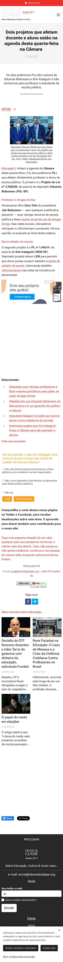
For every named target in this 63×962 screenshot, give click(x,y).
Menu (58, 15)
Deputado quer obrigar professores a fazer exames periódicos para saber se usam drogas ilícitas (34, 391)
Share (9, 818)
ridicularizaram (11, 270)
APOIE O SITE (34, 3)
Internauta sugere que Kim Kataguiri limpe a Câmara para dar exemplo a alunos (32, 430)
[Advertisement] (31, 344)
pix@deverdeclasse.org (25, 571)
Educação (8, 168)
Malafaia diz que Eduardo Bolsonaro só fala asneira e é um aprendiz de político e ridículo (34, 406)
